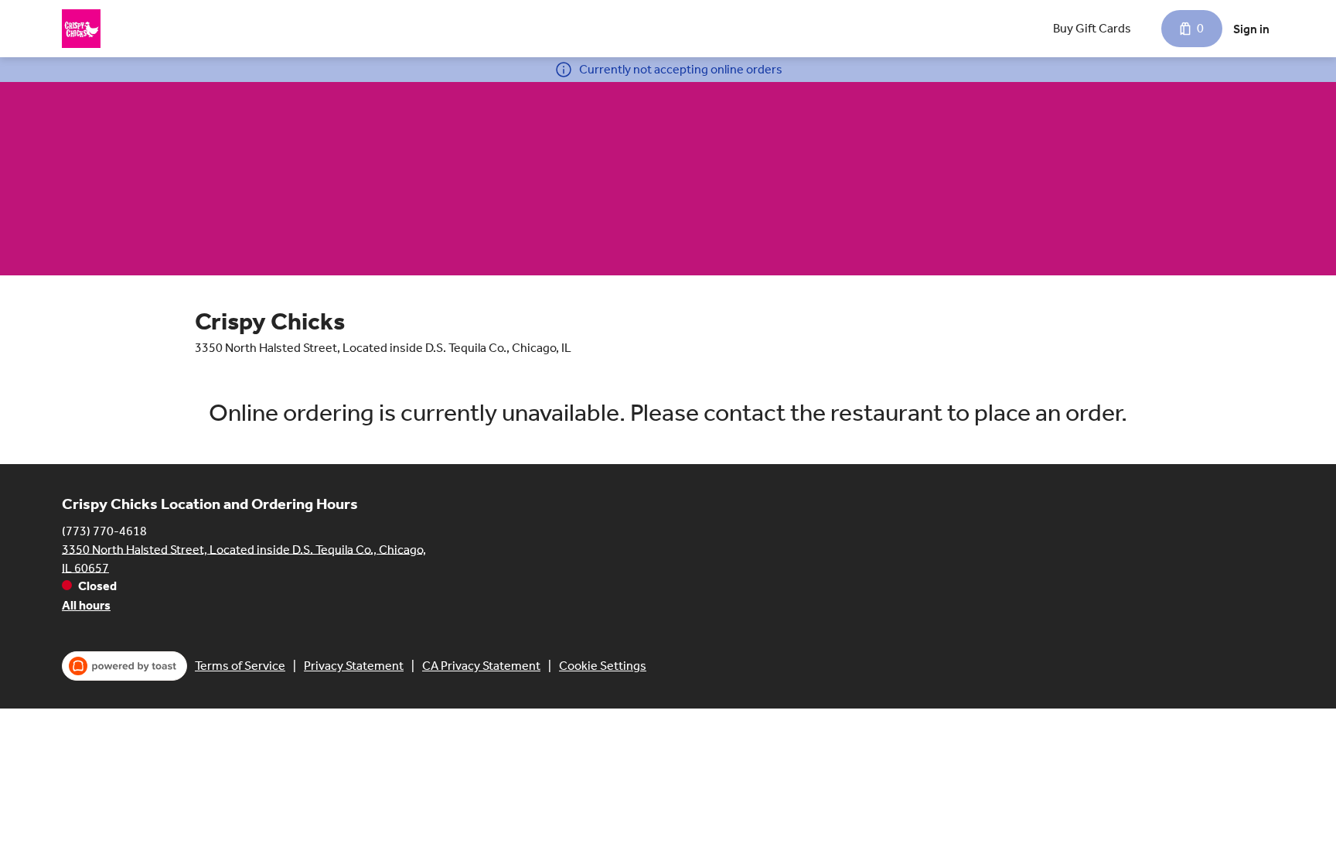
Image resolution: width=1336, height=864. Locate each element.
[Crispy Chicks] (81, 28)
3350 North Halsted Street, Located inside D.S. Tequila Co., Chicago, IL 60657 (244, 558)
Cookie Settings (602, 665)
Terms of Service (240, 665)
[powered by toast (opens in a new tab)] (124, 666)
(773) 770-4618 (104, 530)
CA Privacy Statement (481, 665)
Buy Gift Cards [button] (1092, 28)
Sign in (1251, 29)
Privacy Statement (354, 665)
